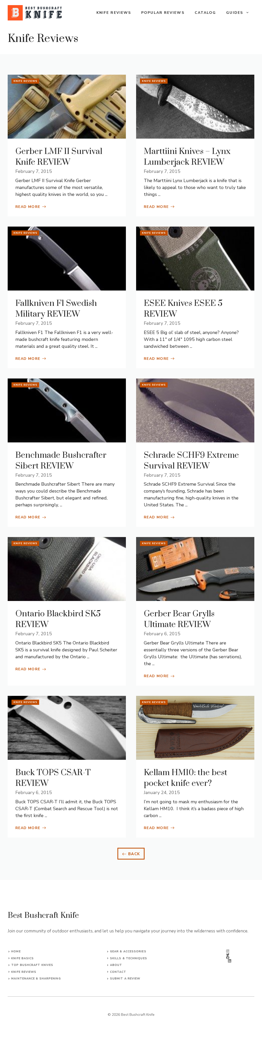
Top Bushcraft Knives (32, 965)
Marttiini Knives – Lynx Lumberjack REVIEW (187, 157)
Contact (118, 972)
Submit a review (125, 978)
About (116, 965)
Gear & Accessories (128, 951)
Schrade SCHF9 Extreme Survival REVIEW (191, 460)
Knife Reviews (113, 12)
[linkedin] (229, 961)
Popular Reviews (162, 12)
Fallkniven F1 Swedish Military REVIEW (56, 308)
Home (15, 951)
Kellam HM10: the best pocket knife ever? (185, 778)
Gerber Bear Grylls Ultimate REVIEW (179, 619)
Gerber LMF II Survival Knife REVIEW (58, 157)
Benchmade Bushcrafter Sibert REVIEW (60, 460)
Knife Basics (22, 958)
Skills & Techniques (128, 958)
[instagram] (227, 951)
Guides (234, 12)
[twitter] (227, 954)
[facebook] (227, 957)
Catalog (205, 12)
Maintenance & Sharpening (36, 978)
